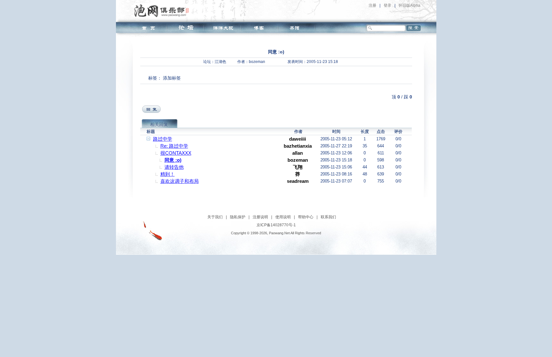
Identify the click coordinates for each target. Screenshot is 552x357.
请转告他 (174, 167)
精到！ (167, 174)
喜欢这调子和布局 (179, 181)
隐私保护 (237, 217)
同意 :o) (173, 160)
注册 (372, 5)
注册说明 (260, 217)
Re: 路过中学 (174, 146)
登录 (387, 5)
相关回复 (159, 124)
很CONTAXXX (175, 153)
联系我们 (328, 217)
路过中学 (162, 139)
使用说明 (283, 217)
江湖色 (220, 61)
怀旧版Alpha (409, 5)
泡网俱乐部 (163, 10)
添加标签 (172, 78)
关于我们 (215, 217)
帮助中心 (305, 217)
